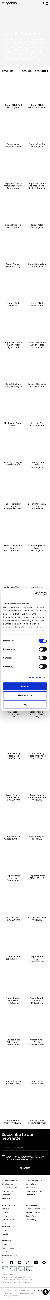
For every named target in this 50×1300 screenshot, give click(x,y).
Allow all (25, 686)
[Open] (3, 3)
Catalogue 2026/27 (10, 1191)
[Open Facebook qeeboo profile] (13, 1262)
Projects (5, 1212)
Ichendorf (6, 1227)
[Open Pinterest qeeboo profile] (21, 1262)
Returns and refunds (34, 1191)
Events (4, 1216)
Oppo (4, 1223)
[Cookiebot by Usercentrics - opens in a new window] (35, 593)
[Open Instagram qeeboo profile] (5, 1262)
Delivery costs (31, 1187)
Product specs (8, 1248)
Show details (35, 677)
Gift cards (6, 1195)
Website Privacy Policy (35, 1212)
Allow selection (25, 695)
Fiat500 (5, 1234)
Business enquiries (10, 1255)
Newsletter (6, 1198)
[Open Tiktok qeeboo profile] (29, 1262)
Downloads (6, 1244)
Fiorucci (5, 1230)
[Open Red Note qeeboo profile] (45, 1262)
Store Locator (7, 1184)
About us (5, 1209)
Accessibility (31, 1219)
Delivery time (31, 1184)
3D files (5, 1251)
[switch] (43, 649)
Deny (25, 704)
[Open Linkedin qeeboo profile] (37, 1262)
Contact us (30, 1195)
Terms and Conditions (35, 1209)
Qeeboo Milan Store (10, 1187)
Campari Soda (8, 1219)
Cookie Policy (31, 1216)
